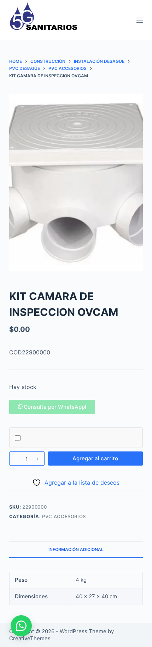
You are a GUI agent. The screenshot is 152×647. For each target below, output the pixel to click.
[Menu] (139, 20)
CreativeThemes (30, 638)
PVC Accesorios (64, 516)
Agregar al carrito (95, 458)
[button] (52, 406)
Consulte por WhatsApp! (55, 406)
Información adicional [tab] (76, 549)
